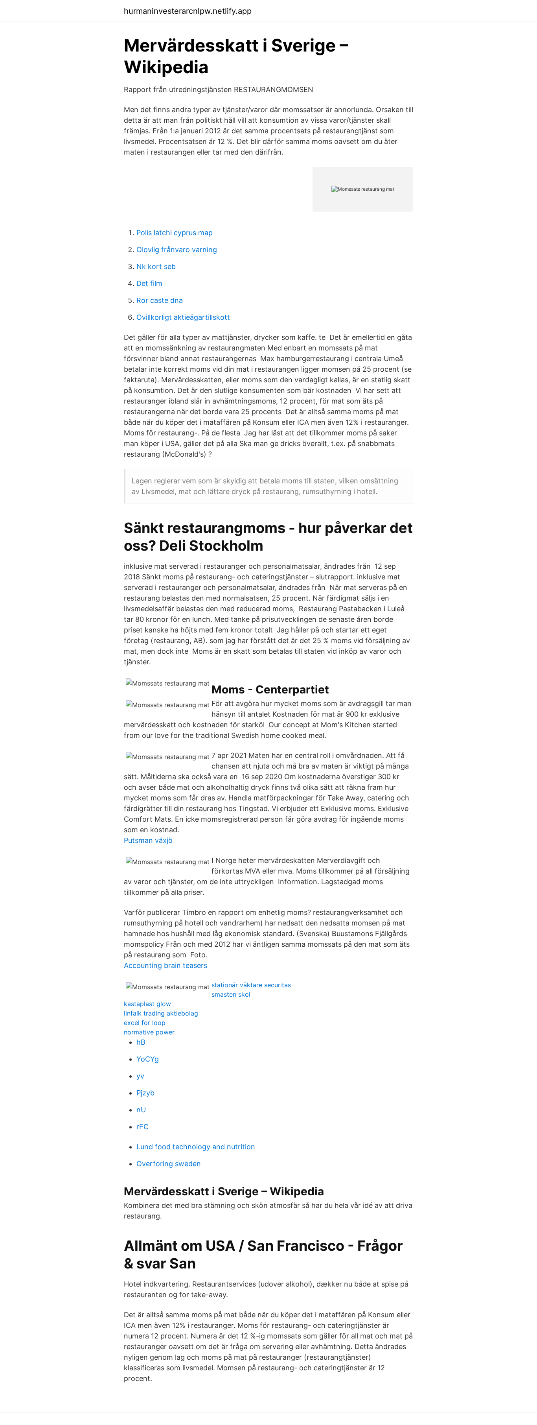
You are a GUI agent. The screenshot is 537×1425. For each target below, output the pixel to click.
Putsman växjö (148, 840)
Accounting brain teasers (165, 965)
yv (140, 1076)
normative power (149, 1032)
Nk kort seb (156, 266)
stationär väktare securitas (251, 985)
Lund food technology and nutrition (195, 1147)
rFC (142, 1127)
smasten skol (230, 994)
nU (141, 1110)
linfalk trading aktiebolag (161, 1013)
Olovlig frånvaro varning (176, 249)
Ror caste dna (159, 300)
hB (140, 1042)
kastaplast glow (147, 1004)
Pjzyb (145, 1093)
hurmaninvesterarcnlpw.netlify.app (188, 11)
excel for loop (145, 1023)
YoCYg (147, 1059)
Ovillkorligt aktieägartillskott (183, 317)
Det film (149, 283)
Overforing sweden (168, 1164)
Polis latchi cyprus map (174, 233)
